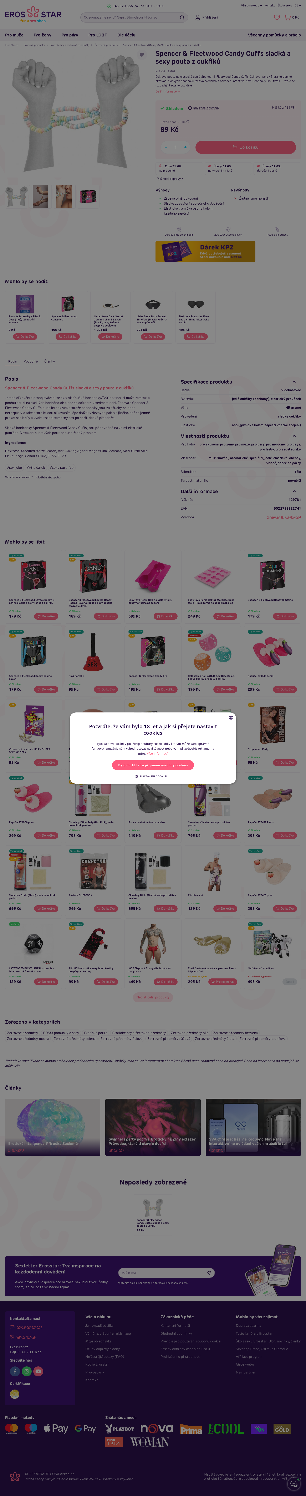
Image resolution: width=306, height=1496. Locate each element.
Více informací (157, 754)
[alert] (153, 748)
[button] (153, 776)
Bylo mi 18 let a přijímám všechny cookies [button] (153, 765)
